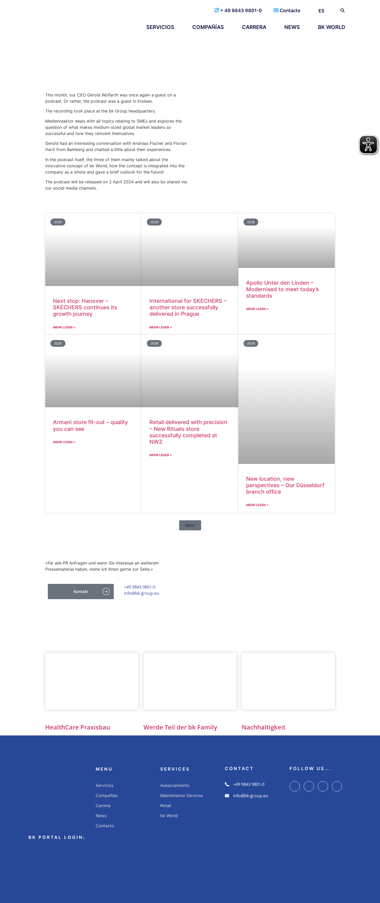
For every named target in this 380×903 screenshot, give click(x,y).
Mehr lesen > (64, 327)
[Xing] (337, 786)
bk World (331, 27)
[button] (190, 525)
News (292, 27)
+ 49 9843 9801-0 (241, 10)
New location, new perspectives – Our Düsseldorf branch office (285, 485)
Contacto (290, 10)
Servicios (160, 27)
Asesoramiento (174, 785)
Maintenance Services (181, 795)
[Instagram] (309, 786)
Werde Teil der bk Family (180, 727)
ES (321, 10)
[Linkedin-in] (323, 786)
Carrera (254, 27)
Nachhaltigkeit (263, 727)
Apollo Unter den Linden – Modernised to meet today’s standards (282, 289)
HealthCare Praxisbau (77, 727)
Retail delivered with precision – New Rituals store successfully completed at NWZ (188, 432)
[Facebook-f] (295, 786)
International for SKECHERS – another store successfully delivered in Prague (188, 307)
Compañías (208, 27)
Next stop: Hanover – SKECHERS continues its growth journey (85, 307)
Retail (165, 805)
